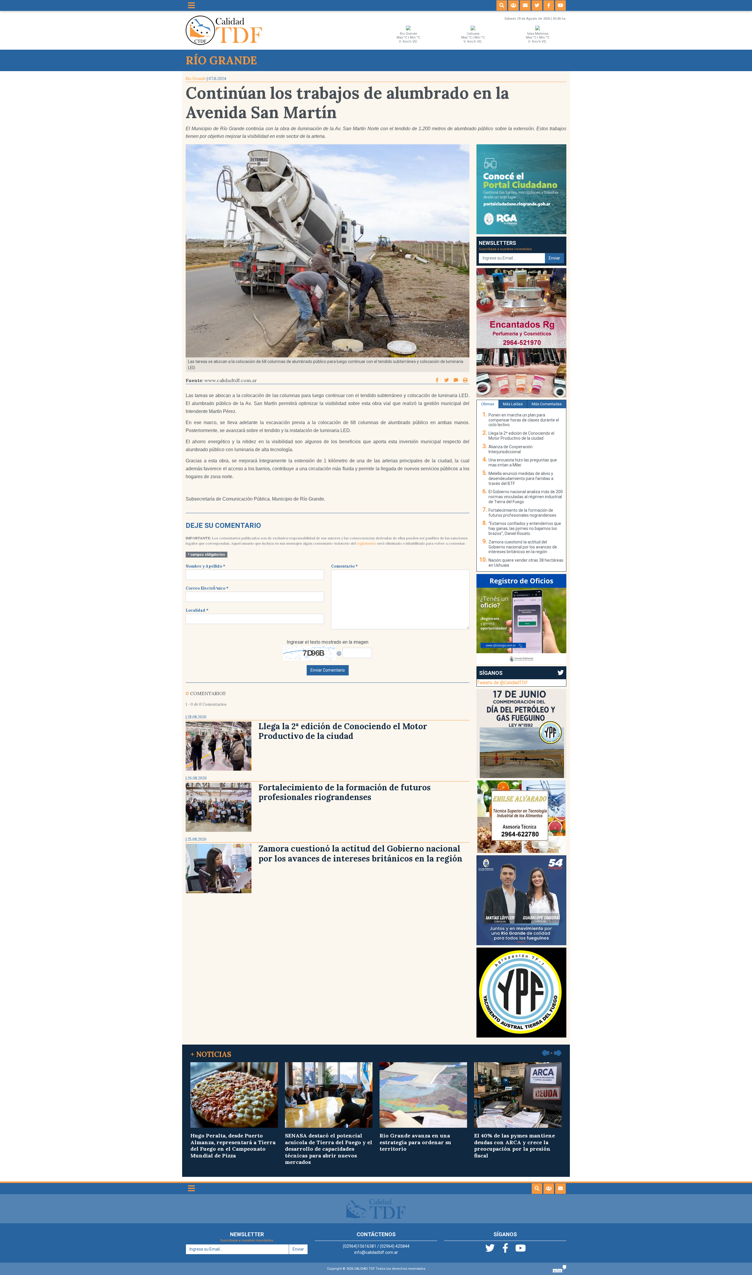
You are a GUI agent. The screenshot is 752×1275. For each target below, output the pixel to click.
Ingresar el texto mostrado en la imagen (327, 642)
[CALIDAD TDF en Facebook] (548, 5)
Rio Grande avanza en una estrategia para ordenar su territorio (415, 1142)
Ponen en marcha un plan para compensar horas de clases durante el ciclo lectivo (524, 420)
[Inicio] (224, 30)
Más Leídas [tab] (513, 404)
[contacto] (525, 5)
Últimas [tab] (487, 404)
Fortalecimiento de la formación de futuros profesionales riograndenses (344, 792)
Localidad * (197, 610)
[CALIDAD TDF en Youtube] (560, 5)
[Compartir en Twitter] (447, 380)
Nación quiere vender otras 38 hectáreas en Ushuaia (526, 563)
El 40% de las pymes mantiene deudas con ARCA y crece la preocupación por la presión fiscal (514, 1145)
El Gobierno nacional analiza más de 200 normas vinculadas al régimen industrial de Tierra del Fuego (526, 496)
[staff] (513, 5)
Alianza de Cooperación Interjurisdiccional (511, 449)
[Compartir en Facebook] (437, 380)
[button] (501, 5)
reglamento (366, 543)
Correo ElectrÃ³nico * (207, 588)
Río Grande (196, 78)
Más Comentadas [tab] (547, 404)
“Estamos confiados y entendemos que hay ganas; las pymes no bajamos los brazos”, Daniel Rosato (525, 528)
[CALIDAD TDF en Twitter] (537, 5)
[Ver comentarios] (456, 380)
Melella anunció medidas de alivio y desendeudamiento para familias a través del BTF (521, 478)
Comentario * (344, 566)
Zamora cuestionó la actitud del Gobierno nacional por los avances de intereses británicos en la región (360, 853)
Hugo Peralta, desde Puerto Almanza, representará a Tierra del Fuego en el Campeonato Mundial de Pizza (233, 1145)
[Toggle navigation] (191, 5)
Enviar (554, 258)
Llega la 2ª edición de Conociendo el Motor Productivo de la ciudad (342, 731)
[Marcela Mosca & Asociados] (559, 1268)
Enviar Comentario (327, 670)
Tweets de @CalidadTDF (502, 682)
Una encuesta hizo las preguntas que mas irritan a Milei (523, 462)
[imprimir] (465, 380)
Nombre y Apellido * (205, 566)
